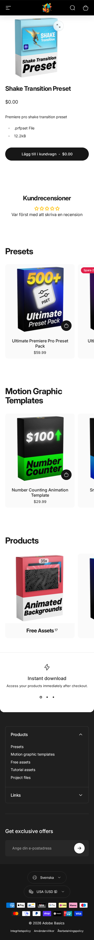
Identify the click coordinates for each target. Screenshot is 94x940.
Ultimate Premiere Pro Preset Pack (40, 343)
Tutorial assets (23, 769)
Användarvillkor (44, 931)
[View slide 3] (53, 697)
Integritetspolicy (20, 931)
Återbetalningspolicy (70, 931)
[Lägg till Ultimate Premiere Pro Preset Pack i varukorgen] (66, 325)
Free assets (20, 762)
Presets (17, 746)
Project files (21, 777)
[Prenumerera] (79, 848)
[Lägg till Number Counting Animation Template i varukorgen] (66, 474)
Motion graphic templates (33, 754)
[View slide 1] (41, 697)
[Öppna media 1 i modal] (58, 26)
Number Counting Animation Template (40, 492)
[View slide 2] (47, 697)
